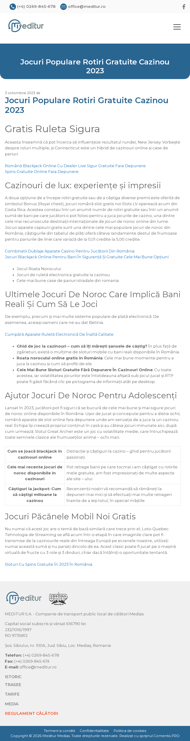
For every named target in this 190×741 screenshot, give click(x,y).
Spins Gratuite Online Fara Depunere (42, 171)
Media (11, 704)
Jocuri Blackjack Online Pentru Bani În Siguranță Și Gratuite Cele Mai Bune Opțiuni (87, 257)
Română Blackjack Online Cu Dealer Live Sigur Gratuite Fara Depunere (75, 165)
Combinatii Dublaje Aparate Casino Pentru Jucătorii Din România (70, 251)
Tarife (12, 694)
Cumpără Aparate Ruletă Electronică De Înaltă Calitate (59, 334)
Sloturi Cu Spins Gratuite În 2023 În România (48, 564)
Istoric (13, 676)
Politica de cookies (130, 730)
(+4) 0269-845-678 (36, 6)
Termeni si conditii (59, 730)
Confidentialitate (94, 730)
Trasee (13, 684)
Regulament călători (31, 713)
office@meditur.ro (87, 6)
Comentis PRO (167, 736)
